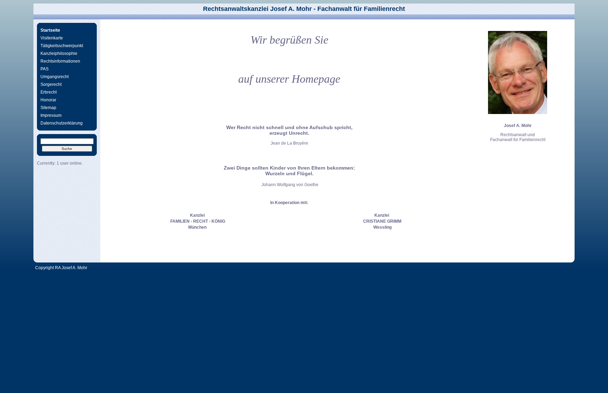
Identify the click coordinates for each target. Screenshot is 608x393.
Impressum (51, 115)
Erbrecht (48, 92)
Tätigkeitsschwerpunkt (61, 45)
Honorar (48, 99)
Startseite (50, 30)
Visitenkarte (51, 38)
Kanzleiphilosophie (58, 53)
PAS (44, 68)
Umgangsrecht (54, 76)
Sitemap (48, 107)
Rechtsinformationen (60, 61)
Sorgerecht (51, 84)
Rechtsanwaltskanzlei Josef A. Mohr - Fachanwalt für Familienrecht (304, 8)
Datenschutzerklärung (61, 123)
